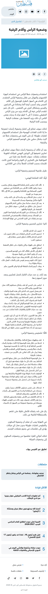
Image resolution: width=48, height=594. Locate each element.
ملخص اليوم (11, 11)
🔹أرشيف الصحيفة (38, 571)
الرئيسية (41, 21)
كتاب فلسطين (30, 21)
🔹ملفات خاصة (17, 571)
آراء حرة (44, 565)
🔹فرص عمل (18, 565)
